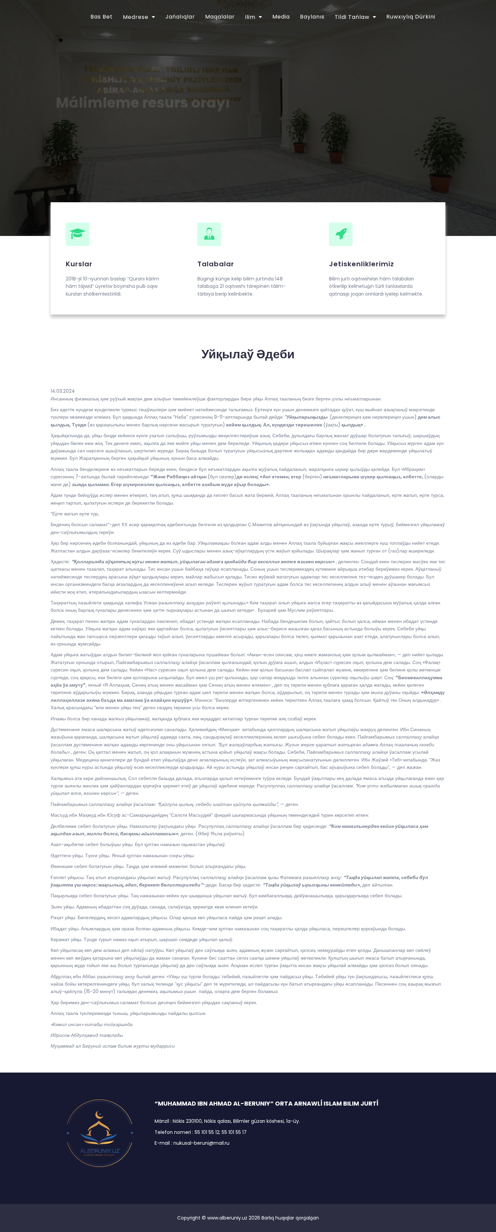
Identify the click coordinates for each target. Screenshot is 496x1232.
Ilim (250, 17)
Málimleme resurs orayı (143, 94)
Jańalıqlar (180, 17)
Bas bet (101, 17)
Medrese (135, 17)
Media (281, 17)
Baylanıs (312, 17)
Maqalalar (220, 17)
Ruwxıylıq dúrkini (410, 17)
